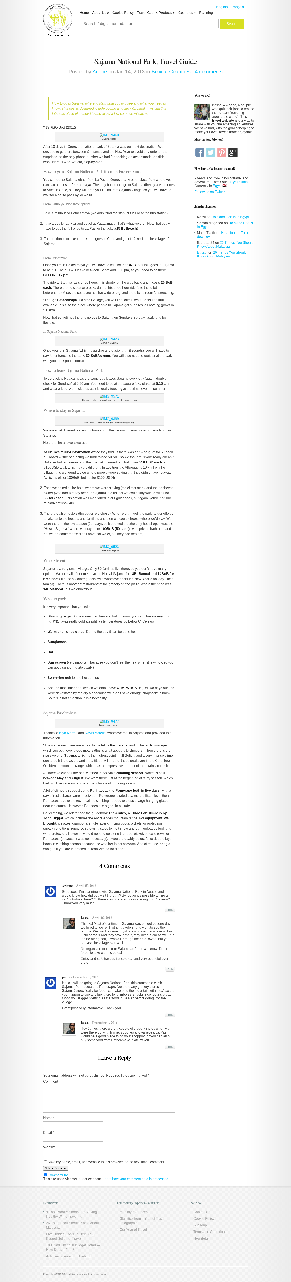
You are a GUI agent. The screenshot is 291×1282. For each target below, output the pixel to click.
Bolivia (158, 71)
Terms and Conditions (209, 1232)
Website (49, 1147)
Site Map (200, 1225)
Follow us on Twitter (209, 192)
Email (48, 1132)
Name (49, 1118)
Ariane (99, 71)
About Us (100, 13)
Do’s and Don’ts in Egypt (230, 217)
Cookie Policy (123, 13)
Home (84, 13)
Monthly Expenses (134, 1212)
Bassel (85, 917)
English (222, 7)
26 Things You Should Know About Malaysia (225, 244)
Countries (187, 13)
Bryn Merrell (68, 733)
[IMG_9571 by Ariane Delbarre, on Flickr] (109, 396)
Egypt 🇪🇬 (220, 186)
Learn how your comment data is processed (135, 1179)
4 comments (209, 71)
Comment (50, 1081)
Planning (206, 13)
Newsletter (201, 1238)
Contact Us (201, 1212)
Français (237, 7)
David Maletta (95, 733)
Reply (170, 910)
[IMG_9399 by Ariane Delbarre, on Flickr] (109, 419)
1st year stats (238, 182)
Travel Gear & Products (156, 13)
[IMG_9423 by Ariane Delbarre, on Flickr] (109, 339)
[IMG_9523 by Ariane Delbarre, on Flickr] (109, 547)
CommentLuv (58, 1175)
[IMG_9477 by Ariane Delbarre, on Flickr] (109, 721)
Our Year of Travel (133, 1229)
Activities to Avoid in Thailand (68, 1256)
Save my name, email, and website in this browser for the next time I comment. (106, 1162)
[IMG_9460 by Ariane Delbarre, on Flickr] (109, 135)
